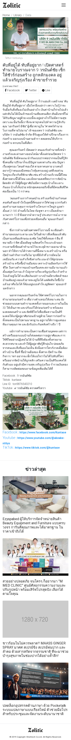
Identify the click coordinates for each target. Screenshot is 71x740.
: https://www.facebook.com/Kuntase (34, 432)
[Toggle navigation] (63, 5)
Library (18, 15)
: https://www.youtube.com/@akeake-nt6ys (33, 440)
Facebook (14, 90)
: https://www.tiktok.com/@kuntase (31, 447)
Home (6, 15)
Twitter (32, 90)
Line (47, 90)
